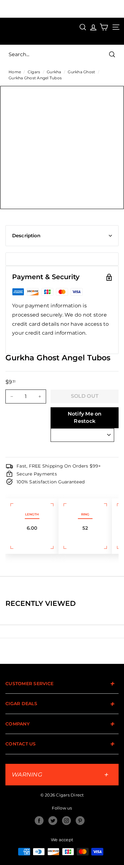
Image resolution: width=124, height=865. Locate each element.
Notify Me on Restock (85, 417)
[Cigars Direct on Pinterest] (80, 820)
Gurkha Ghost (81, 71)
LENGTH (32, 514)
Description (26, 236)
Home (15, 71)
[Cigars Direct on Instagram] (66, 820)
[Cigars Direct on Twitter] (52, 820)
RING (85, 514)
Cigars (34, 71)
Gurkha (54, 71)
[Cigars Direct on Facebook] (39, 820)
